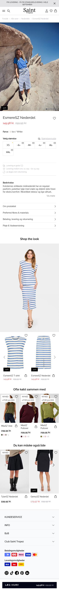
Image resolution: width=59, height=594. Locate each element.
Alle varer (14, 19)
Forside (5, 19)
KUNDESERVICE (13, 517)
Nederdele (25, 19)
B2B (7, 533)
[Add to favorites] (54, 118)
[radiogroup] (29, 149)
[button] (29, 206)
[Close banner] (54, 3)
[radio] (8, 145)
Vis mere (51, 196)
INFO (7, 525)
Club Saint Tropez (14, 541)
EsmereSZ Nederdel (40, 19)
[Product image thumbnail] (46, 109)
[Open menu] (3, 11)
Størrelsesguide (48, 138)
